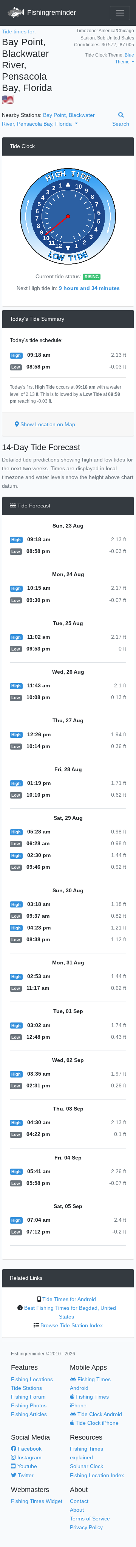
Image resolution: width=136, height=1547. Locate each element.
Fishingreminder (50, 12)
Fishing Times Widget (36, 1501)
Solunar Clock (86, 1466)
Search (120, 124)
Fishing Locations (32, 1379)
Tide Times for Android (69, 1299)
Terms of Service (90, 1518)
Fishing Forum (28, 1397)
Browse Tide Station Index (71, 1325)
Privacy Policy (86, 1527)
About (77, 1510)
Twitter (25, 1475)
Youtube (26, 1466)
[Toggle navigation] (120, 13)
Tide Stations (26, 1388)
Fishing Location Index (97, 1475)
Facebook (29, 1449)
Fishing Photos (28, 1405)
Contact (79, 1501)
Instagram (29, 1457)
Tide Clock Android (99, 1414)
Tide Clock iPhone (96, 1423)
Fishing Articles (29, 1414)
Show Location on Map (47, 424)
